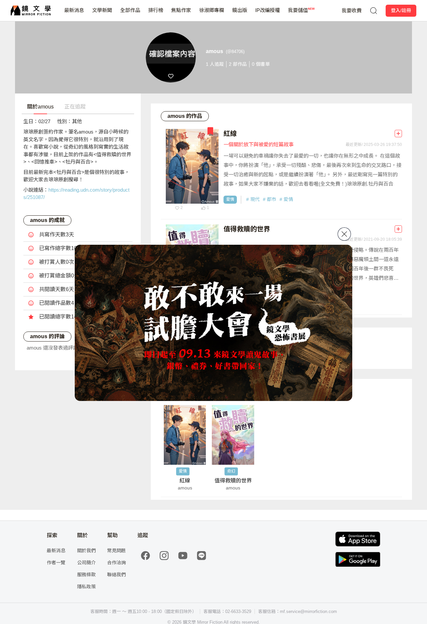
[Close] (344, 234)
